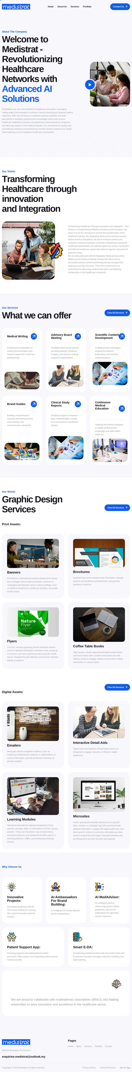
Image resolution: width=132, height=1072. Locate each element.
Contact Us (118, 7)
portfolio (87, 7)
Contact (108, 1046)
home (51, 7)
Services (88, 1046)
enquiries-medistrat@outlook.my (23, 1056)
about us (62, 7)
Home (70, 1046)
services (75, 7)
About (78, 1046)
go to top (125, 1068)
